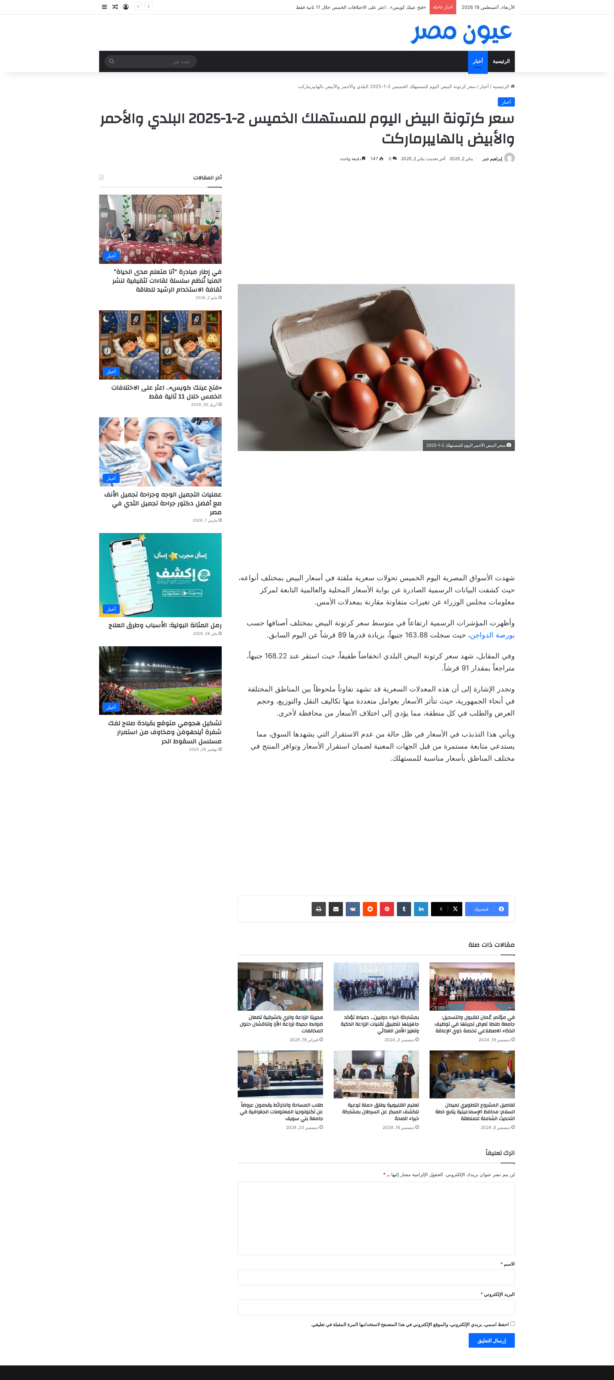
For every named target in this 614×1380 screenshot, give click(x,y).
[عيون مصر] (461, 32)
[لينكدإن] (421, 909)
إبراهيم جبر (492, 158)
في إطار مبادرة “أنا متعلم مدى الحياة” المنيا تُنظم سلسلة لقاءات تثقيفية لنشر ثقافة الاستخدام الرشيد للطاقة (167, 280)
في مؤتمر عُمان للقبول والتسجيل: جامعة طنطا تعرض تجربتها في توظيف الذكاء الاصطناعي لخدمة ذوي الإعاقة (475, 1024)
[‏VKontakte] (353, 909)
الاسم (507, 1264)
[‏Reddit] (370, 909)
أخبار (478, 61)
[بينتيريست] (387, 909)
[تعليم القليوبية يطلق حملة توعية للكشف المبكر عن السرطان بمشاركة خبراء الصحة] (376, 1074)
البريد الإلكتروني (497, 1294)
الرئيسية (501, 61)
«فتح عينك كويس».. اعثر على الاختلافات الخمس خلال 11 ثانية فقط (361, 7)
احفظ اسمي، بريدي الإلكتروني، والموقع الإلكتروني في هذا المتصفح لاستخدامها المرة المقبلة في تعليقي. (410, 1324)
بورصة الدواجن (492, 635)
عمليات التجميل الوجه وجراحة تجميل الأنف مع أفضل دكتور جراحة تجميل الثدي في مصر (163, 503)
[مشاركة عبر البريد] (336, 909)
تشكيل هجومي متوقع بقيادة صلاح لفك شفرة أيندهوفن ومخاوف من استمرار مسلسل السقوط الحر (165, 732)
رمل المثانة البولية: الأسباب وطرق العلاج (165, 625)
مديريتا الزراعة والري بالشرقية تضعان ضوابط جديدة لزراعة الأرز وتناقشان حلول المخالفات (281, 1024)
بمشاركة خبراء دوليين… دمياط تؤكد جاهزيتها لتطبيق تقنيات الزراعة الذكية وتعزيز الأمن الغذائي (380, 1024)
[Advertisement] (376, 223)
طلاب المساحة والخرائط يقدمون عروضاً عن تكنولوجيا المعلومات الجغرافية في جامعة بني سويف (281, 1112)
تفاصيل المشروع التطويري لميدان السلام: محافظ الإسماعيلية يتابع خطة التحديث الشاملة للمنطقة (475, 1112)
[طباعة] (319, 909)
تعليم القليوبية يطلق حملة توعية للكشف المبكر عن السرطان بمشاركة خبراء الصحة (380, 1112)
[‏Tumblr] (404, 909)
